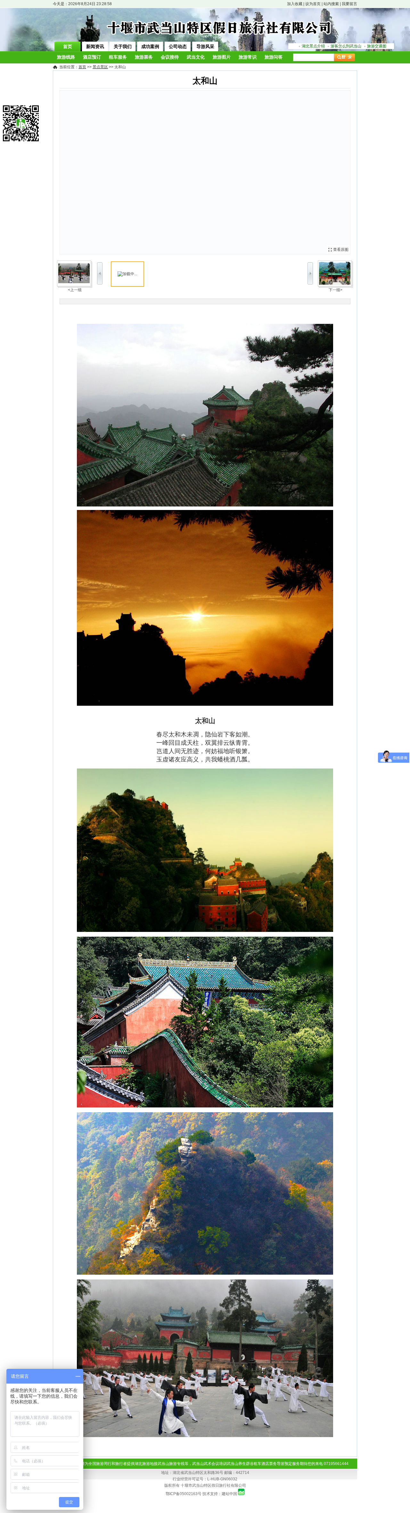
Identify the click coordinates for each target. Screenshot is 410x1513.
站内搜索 (331, 4)
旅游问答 (274, 57)
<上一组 (75, 290)
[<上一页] (132, 172)
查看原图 (340, 249)
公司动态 (178, 46)
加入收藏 (294, 4)
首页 (67, 46)
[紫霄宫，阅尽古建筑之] (335, 273)
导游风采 (205, 46)
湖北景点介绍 (313, 46)
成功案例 (150, 46)
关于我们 (123, 46)
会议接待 (170, 57)
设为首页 (313, 4)
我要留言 (349, 4)
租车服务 (118, 57)
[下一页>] (277, 172)
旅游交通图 (376, 46)
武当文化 (196, 57)
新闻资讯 (95, 46)
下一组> (335, 290)
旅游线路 (66, 57)
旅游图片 (222, 57)
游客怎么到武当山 (346, 46)
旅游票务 (144, 57)
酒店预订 (92, 57)
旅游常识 (248, 57)
